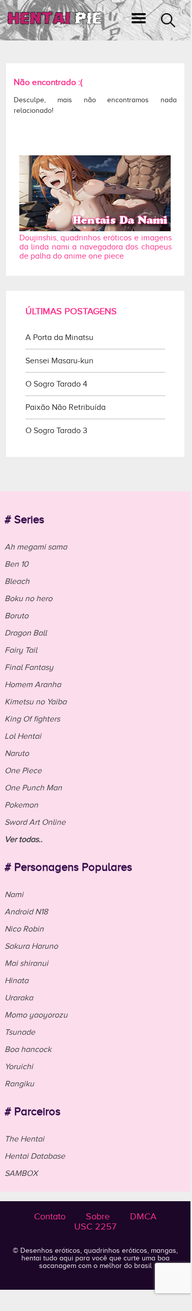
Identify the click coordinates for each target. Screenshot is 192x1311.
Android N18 (26, 911)
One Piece (23, 770)
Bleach (17, 581)
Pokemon (21, 805)
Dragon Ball (26, 633)
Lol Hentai (23, 736)
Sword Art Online (35, 822)
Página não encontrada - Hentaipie (55, 20)
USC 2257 (95, 1226)
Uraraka (19, 997)
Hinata (16, 980)
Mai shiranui (26, 963)
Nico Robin (24, 929)
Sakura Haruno (31, 946)
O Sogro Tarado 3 (56, 430)
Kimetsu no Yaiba (36, 701)
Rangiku (19, 1083)
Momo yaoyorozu (36, 1015)
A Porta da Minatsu (59, 337)
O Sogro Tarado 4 (56, 384)
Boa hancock (28, 1049)
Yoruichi (19, 1066)
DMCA (143, 1216)
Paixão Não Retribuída (65, 407)
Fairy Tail (21, 650)
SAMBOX (21, 1173)
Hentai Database (35, 1156)
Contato (50, 1216)
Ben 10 (16, 564)
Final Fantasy (29, 667)
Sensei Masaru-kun (59, 360)
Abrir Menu (139, 20)
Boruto (16, 615)
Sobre (98, 1216)
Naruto (17, 753)
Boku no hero (28, 598)
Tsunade (20, 1032)
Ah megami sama (36, 547)
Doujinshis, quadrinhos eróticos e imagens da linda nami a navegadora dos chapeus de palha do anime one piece (95, 247)
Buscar (168, 20)
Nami (14, 894)
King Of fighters (32, 719)
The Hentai (24, 1139)
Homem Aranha (33, 684)
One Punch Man (33, 787)
